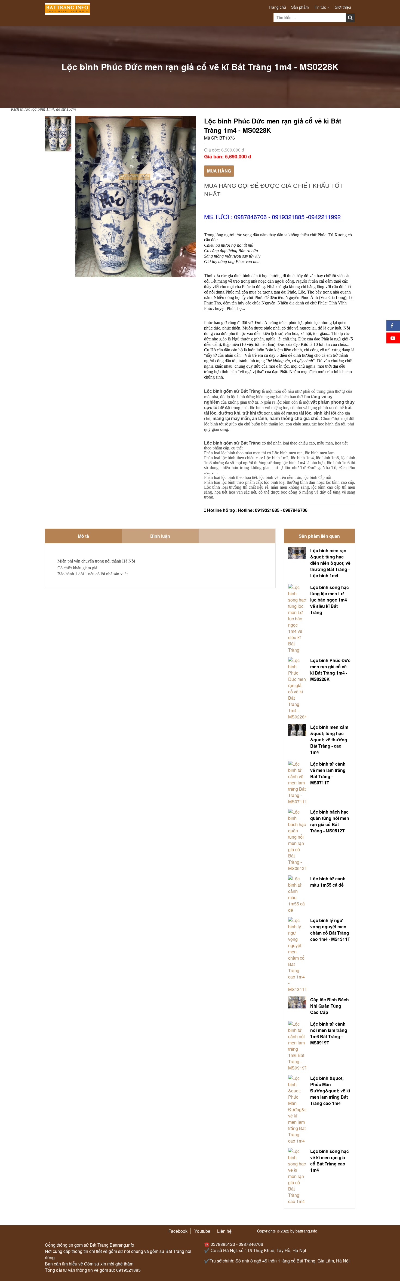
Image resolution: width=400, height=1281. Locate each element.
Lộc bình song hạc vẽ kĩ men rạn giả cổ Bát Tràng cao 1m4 (329, 1160)
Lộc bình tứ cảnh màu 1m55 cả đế (328, 881)
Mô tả (83, 536)
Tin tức (320, 7)
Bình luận (160, 536)
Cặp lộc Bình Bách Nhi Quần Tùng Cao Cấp (329, 1005)
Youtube (202, 1231)
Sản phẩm (300, 7)
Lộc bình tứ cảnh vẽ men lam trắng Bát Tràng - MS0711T (328, 773)
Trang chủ (277, 7)
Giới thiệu (343, 7)
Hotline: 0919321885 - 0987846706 (272, 510)
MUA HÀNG (219, 171)
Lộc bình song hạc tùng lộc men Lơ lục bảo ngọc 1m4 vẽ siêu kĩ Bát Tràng (329, 599)
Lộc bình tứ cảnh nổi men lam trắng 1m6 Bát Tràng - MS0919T (328, 1033)
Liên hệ (224, 1231)
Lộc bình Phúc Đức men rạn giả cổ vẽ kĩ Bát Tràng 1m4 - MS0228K (330, 669)
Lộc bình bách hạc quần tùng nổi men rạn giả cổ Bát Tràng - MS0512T (329, 821)
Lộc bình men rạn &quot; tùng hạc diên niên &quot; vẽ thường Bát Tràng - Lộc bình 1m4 (330, 563)
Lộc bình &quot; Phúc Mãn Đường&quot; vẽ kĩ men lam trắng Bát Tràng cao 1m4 (330, 1090)
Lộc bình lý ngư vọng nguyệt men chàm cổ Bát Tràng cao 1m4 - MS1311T (330, 929)
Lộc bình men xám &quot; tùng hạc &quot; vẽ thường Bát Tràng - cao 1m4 (329, 739)
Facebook (177, 1231)
